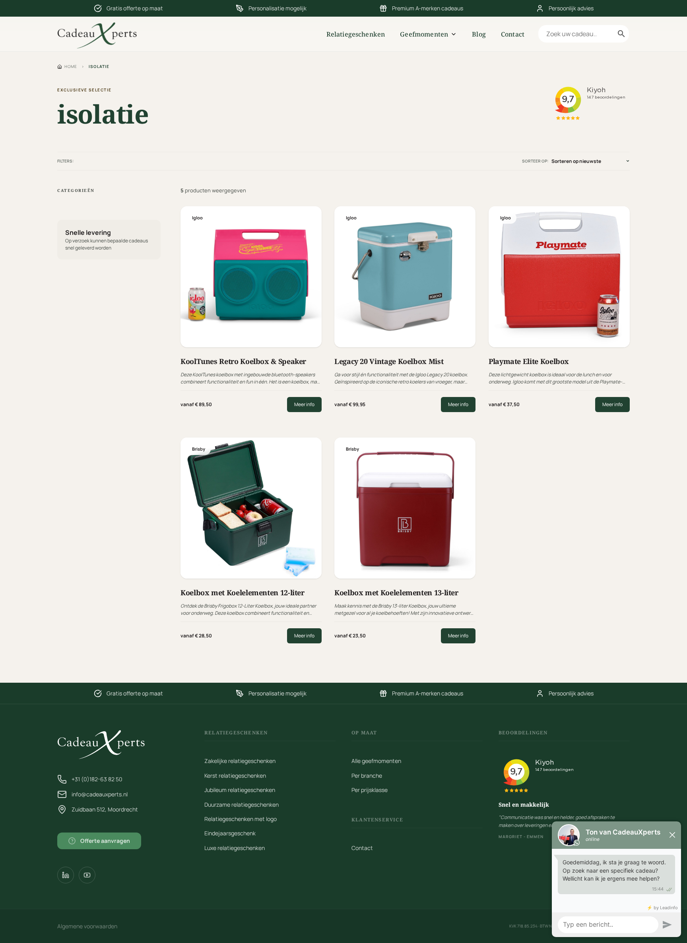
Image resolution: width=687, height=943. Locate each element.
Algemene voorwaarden (87, 926)
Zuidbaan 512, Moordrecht (105, 809)
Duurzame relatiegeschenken (241, 804)
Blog (479, 34)
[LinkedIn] (65, 875)
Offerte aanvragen (100, 840)
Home (70, 66)
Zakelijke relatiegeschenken (240, 761)
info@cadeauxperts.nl (100, 794)
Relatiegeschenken (355, 34)
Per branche (366, 775)
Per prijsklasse (369, 790)
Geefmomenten (424, 34)
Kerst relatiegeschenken (235, 775)
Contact (512, 34)
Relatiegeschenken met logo (240, 819)
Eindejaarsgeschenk (230, 833)
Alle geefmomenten (376, 761)
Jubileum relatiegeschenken (239, 790)
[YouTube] (87, 875)
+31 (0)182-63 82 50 (97, 779)
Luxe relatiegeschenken (234, 848)
